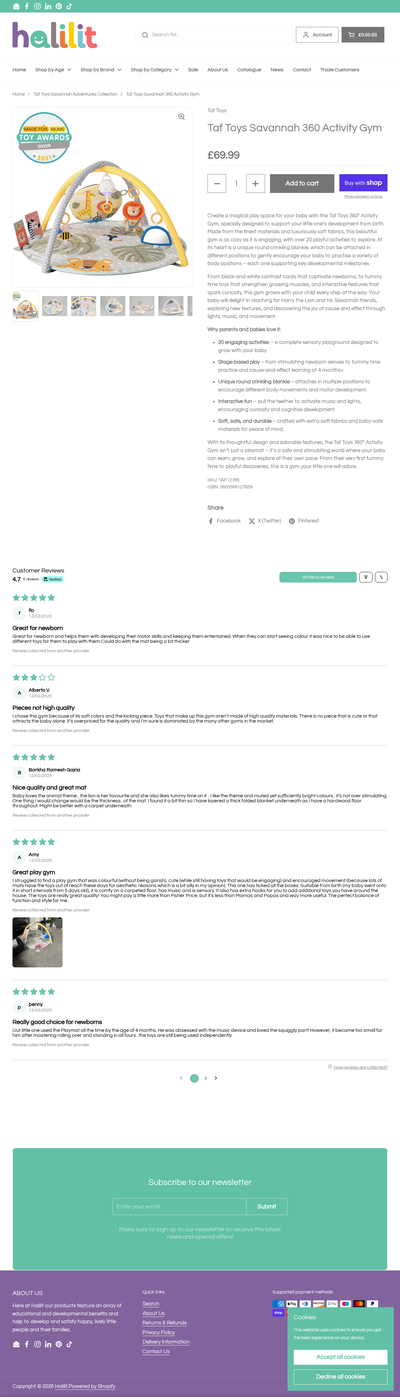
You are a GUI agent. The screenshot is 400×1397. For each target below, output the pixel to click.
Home (18, 94)
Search (150, 1304)
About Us (153, 1313)
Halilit (61, 1386)
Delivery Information (166, 1342)
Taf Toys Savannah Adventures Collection (75, 94)
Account (322, 34)
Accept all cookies (341, 1357)
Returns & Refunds (164, 1323)
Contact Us (156, 1351)
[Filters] (365, 577)
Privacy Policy (158, 1332)
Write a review (318, 577)
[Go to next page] (217, 1078)
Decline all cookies (340, 1377)
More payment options (363, 196)
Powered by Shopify (91, 1386)
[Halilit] (55, 35)
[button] (217, 183)
